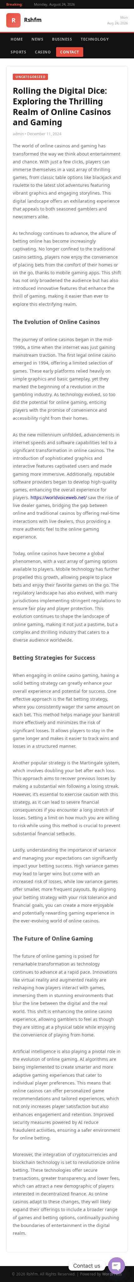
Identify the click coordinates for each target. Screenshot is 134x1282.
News (37, 39)
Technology (94, 39)
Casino (43, 52)
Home (17, 39)
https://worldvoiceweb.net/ (59, 497)
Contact (69, 52)
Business (62, 39)
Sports (18, 52)
